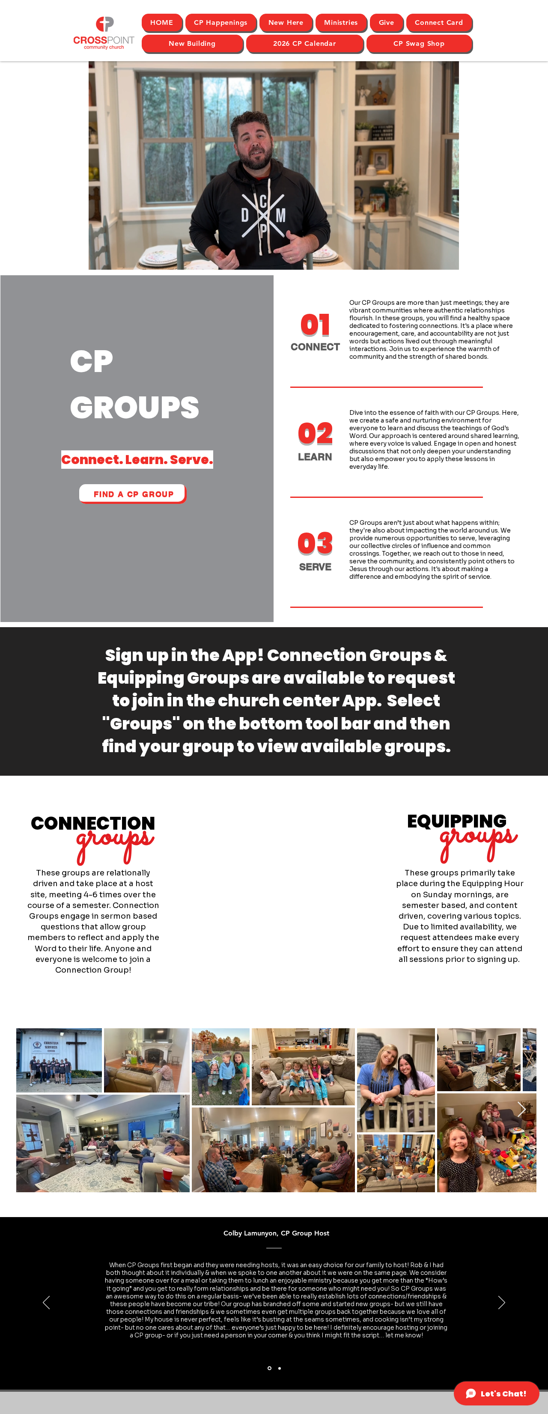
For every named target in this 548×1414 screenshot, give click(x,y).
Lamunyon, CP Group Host (286, 1233)
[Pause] (99, 258)
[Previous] (46, 1303)
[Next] (501, 1303)
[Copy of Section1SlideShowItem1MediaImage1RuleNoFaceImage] (279, 1368)
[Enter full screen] (447, 258)
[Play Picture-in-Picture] (432, 258)
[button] (285, 22)
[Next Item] (522, 1109)
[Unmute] (114, 258)
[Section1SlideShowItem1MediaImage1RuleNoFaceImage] (269, 1368)
